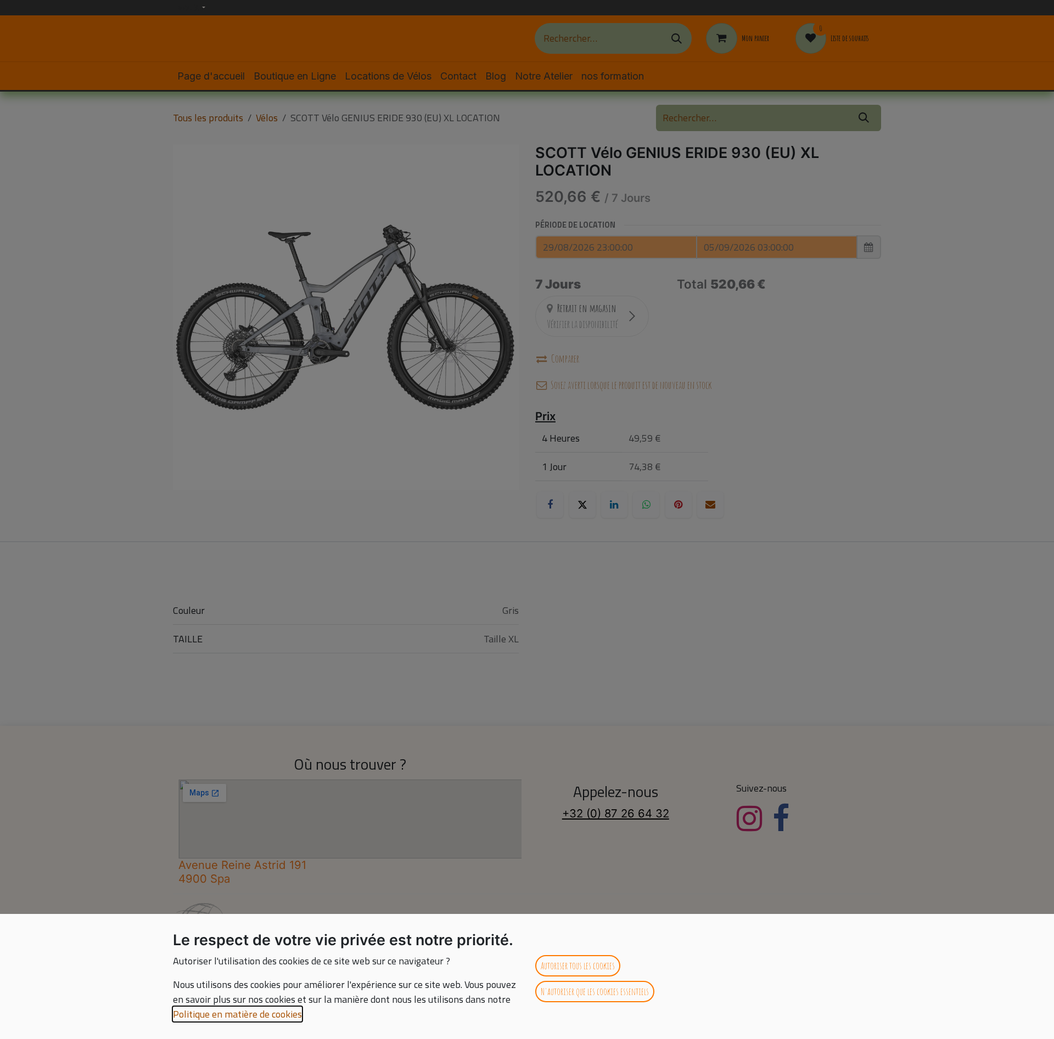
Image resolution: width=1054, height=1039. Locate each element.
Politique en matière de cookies (237, 1014)
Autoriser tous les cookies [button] (578, 965)
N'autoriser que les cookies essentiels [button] (595, 991)
